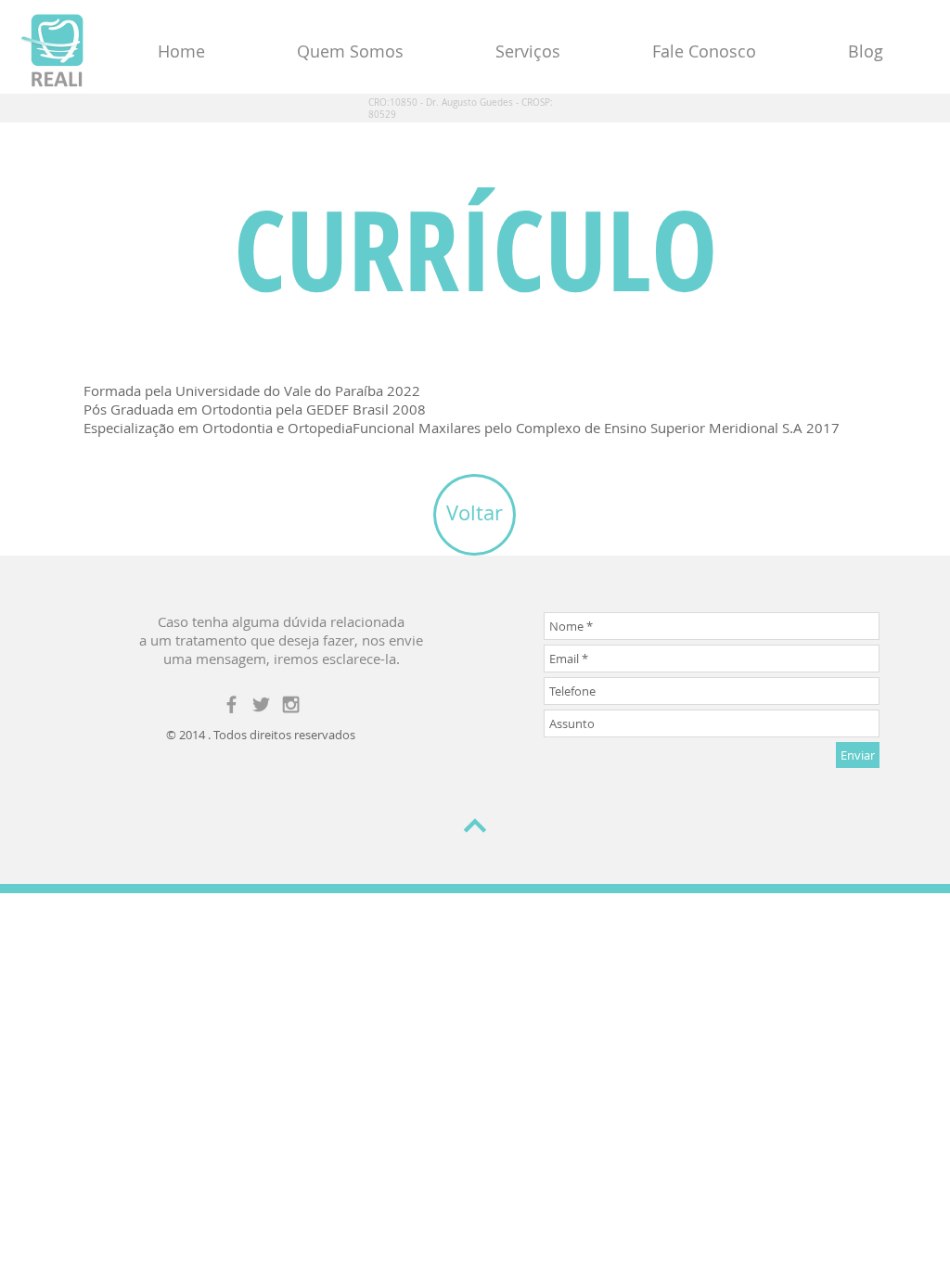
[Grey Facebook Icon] (231, 704)
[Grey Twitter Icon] (261, 704)
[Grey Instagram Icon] (290, 704)
